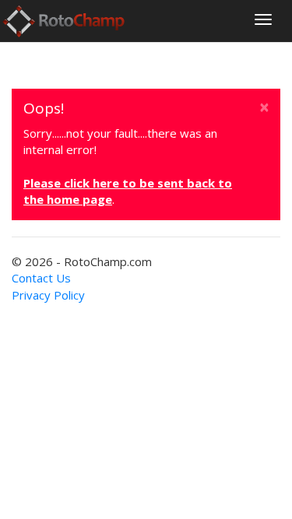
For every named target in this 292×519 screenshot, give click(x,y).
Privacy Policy (48, 295)
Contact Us (41, 278)
